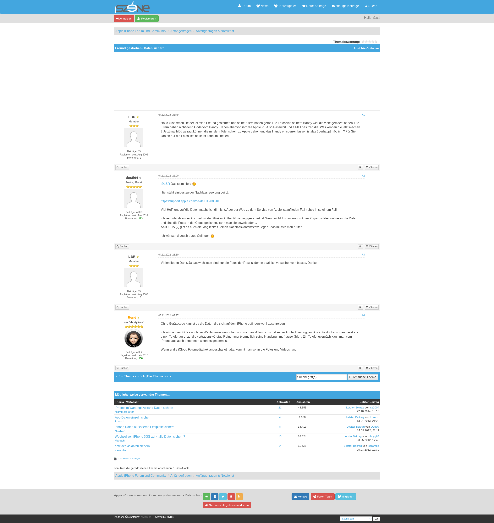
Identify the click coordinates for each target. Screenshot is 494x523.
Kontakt (302, 496)
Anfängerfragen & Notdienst (215, 31)
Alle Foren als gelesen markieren (228, 505)
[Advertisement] (247, 81)
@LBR (165, 183)
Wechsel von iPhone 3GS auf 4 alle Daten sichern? (150, 436)
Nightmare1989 (124, 411)
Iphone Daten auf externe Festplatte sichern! (145, 427)
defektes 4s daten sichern (132, 446)
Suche (372, 6)
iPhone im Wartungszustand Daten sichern (144, 407)
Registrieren (148, 18)
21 (280, 407)
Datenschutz (193, 495)
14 (280, 445)
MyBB (170, 517)
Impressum (174, 495)
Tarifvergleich (287, 6)
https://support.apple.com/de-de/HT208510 (190, 201)
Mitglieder (347, 496)
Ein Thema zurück (131, 376)
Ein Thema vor (157, 376)
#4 (363, 315)
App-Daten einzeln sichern (133, 417)
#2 (363, 175)
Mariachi (120, 440)
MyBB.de (146, 517)
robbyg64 (373, 436)
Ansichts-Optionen (366, 48)
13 (280, 436)
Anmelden (125, 18)
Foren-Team (324, 496)
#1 (363, 115)
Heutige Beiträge (347, 6)
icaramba (120, 450)
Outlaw (375, 426)
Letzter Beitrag (355, 407)
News (264, 6)
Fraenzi (119, 421)
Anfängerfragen (181, 31)
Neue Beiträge (315, 6)
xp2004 (374, 407)
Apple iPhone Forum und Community (140, 31)
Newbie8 (120, 431)
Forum (246, 6)
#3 (363, 254)
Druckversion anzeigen (129, 458)
